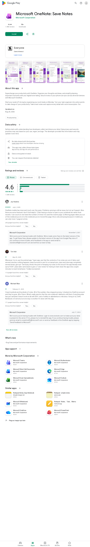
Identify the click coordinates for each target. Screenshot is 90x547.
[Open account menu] (86, 3)
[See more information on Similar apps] (19, 388)
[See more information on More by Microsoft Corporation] (37, 356)
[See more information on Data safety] (19, 124)
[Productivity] (11, 117)
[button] (11, 72)
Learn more (18, 55)
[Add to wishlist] (33, 34)
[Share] (27, 34)
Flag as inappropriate (15, 420)
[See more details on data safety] (13, 162)
